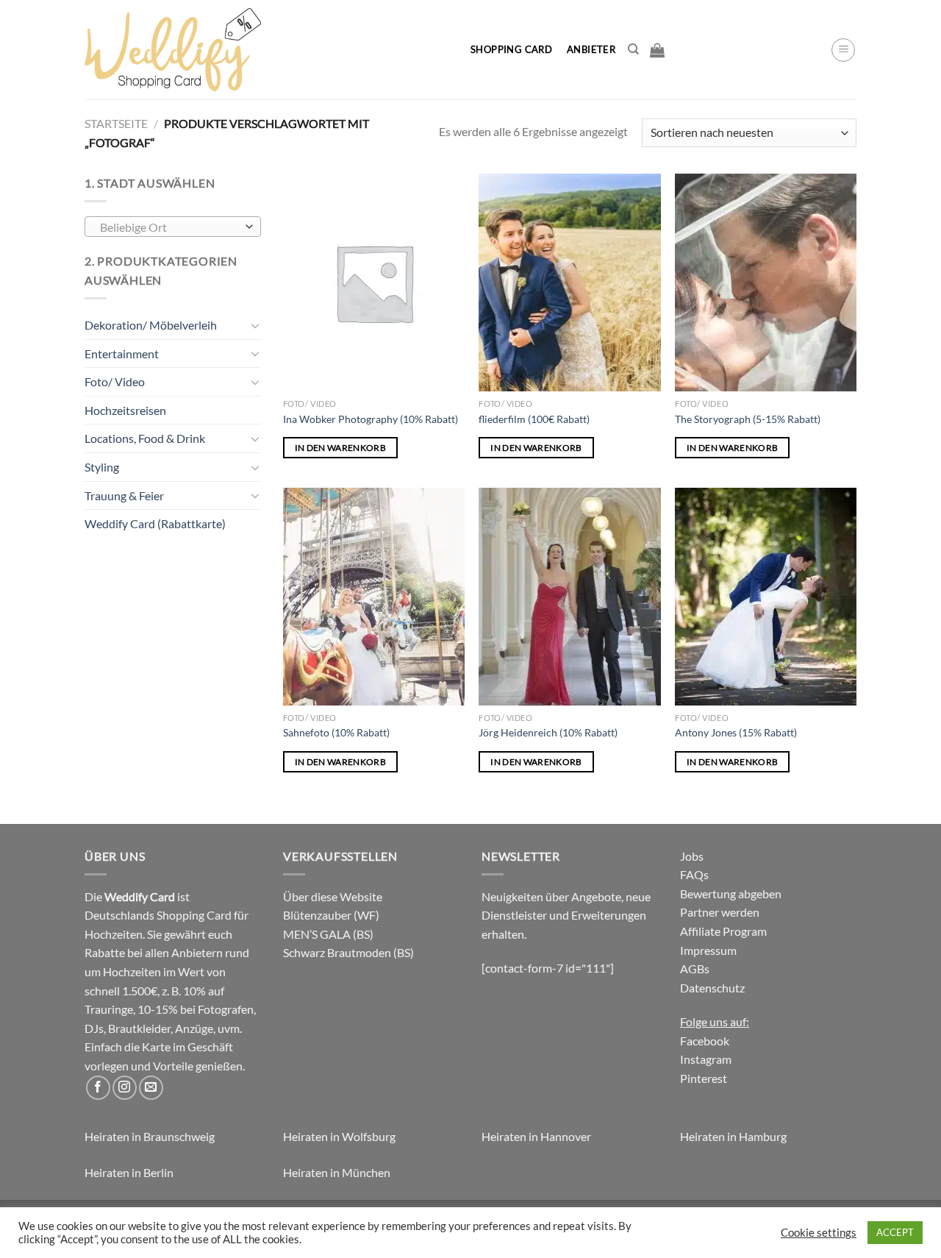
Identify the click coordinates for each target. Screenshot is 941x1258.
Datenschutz (712, 988)
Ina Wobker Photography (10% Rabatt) (370, 419)
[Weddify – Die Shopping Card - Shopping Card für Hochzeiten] (265, 49)
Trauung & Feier (124, 495)
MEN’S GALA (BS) (328, 934)
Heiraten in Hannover (536, 1136)
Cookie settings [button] (818, 1232)
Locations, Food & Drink (145, 438)
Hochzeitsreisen (125, 410)
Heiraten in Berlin (129, 1172)
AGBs (694, 969)
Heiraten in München (336, 1172)
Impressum (708, 950)
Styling (102, 467)
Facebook (704, 1041)
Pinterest (703, 1078)
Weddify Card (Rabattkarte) (155, 523)
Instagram (705, 1059)
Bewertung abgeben (730, 893)
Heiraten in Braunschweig (150, 1136)
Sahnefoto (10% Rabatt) (336, 732)
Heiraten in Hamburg (733, 1136)
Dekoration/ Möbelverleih (151, 325)
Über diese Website (332, 896)
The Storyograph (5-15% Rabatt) (747, 419)
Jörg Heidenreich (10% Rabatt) (548, 732)
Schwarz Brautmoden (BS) (348, 952)
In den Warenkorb (341, 447)
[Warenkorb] (657, 50)
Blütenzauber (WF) (331, 915)
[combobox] (173, 226)
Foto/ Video (115, 381)
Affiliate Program (723, 931)
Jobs (692, 856)
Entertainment (122, 353)
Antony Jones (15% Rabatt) (736, 732)
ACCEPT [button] (895, 1232)
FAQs (694, 874)
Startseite (116, 123)
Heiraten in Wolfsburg (339, 1136)
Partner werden (719, 912)
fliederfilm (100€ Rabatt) (534, 419)
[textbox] (169, 227)
